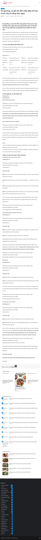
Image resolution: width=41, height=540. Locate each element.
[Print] (16, 366)
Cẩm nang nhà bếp (4, 490)
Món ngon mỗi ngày (4, 485)
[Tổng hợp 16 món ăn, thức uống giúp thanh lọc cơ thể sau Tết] (5, 61)
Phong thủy (3, 502)
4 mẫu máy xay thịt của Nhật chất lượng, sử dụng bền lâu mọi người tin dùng (14, 69)
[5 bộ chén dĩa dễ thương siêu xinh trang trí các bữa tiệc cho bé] (33, 376)
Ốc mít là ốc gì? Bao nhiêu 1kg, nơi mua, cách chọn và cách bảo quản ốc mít (23, 432)
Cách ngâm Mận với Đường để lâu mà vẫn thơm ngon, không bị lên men (22, 453)
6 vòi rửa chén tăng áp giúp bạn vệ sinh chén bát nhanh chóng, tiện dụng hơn (23, 422)
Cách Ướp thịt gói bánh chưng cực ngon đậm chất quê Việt (20, 463)
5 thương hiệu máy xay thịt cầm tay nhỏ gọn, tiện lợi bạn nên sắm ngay (33, 69)
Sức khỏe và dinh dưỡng (5, 497)
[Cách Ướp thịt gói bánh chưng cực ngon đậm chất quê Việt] (5, 465)
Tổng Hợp (3, 516)
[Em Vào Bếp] (8, 2)
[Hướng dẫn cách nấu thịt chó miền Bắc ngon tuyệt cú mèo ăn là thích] (5, 460)
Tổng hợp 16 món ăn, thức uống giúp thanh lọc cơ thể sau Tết (14, 60)
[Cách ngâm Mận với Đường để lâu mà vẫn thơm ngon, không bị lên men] (5, 455)
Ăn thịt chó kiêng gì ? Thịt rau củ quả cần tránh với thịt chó (20, 468)
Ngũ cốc (2, 533)
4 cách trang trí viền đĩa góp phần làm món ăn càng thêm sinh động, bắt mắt (7, 381)
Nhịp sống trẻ (3, 528)
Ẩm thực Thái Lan (4, 526)
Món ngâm (3, 504)
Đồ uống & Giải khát (4, 495)
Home (2, 6)
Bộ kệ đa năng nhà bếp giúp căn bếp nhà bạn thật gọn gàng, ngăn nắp (22, 417)
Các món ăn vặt (4, 488)
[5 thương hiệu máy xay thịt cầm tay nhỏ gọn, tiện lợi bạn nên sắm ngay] (24, 69)
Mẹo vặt (5, 6)
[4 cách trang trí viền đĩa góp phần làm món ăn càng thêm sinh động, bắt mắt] (7, 376)
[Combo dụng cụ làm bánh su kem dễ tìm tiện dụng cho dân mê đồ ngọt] (24, 60)
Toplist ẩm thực (4, 509)
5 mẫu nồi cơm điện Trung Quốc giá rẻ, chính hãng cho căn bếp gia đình (22, 427)
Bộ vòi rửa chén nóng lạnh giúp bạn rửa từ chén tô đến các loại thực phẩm (23, 441)
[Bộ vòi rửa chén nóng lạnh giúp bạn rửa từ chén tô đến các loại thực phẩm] (5, 444)
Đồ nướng (3, 531)
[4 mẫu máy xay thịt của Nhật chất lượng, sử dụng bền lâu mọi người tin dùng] (5, 69)
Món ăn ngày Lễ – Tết (5, 492)
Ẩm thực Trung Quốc (4, 530)
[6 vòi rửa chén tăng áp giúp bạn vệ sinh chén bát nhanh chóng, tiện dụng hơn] (5, 424)
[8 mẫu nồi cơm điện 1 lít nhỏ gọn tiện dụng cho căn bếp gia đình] (5, 438)
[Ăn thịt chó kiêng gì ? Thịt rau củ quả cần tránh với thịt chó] (5, 469)
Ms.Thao (3, 16)
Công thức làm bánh (4, 500)
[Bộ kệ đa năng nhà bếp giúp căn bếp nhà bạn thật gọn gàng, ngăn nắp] (5, 419)
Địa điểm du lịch (4, 523)
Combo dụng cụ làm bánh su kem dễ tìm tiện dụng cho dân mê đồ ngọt (33, 60)
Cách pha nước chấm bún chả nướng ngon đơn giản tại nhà (20, 388)
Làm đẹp (2, 512)
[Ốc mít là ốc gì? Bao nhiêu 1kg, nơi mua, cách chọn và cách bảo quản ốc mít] (5, 434)
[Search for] (39, 3)
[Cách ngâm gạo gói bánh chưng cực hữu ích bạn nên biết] (5, 473)
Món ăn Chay (3, 521)
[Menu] (1, 3)
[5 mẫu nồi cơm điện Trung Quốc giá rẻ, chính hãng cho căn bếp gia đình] (5, 429)
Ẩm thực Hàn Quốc (4, 519)
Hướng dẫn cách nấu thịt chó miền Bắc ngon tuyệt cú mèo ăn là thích (22, 458)
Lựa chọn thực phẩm (4, 514)
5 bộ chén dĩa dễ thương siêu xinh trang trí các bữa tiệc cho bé (33, 381)
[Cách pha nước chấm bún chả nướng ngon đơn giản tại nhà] (20, 380)
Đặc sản (2, 511)
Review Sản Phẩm (4, 507)
